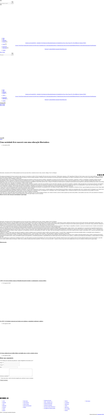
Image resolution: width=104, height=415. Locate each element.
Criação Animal (39, 96)
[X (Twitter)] (99, 175)
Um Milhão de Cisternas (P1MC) (79, 94)
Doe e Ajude (2, 104)
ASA (3, 91)
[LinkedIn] (103, 175)
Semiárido (4, 92)
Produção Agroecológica (80, 96)
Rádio (54, 99)
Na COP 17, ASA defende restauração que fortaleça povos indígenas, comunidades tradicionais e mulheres (21, 321)
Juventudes (70, 96)
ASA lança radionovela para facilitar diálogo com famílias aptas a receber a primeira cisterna (19, 353)
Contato (3, 100)
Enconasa (4, 407)
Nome (1, 362)
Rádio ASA (67, 407)
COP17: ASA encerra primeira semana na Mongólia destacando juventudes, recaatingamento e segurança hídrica (23, 280)
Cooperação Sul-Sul (32, 96)
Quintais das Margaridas (47, 94)
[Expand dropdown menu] (6, 93)
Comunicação (25, 96)
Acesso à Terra (18, 96)
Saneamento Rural (88, 96)
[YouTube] (5, 398)
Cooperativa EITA (100, 414)
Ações (3, 95)
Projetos (3, 93)
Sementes (94, 96)
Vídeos (60, 99)
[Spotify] (7, 398)
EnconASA (4, 97)
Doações (3, 410)
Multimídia (4, 98)
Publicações (64, 99)
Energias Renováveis (64, 96)
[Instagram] (3, 398)
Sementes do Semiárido (56, 94)
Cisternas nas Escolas (29, 94)
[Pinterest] (101, 175)
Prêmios (24, 407)
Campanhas (57, 99)
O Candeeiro (50, 99)
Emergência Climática (56, 96)
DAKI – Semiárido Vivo (38, 94)
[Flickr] (6, 398)
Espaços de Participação (27, 405)
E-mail (1, 364)
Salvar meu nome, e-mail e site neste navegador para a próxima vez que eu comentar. (17, 378)
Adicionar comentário (4, 376)
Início (3, 89)
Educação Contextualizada (47, 96)
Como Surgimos (26, 402)
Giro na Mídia (67, 408)
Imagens (66, 410)
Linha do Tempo (26, 404)
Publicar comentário (3, 380)
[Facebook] (98, 175)
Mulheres (74, 96)
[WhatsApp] (0, 398)
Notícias (46, 99)
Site (0, 367)
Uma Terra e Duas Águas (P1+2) (67, 94)
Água (22, 96)
